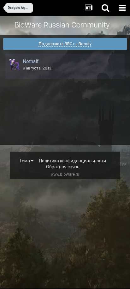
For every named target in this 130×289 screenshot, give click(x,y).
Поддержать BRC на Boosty (65, 43)
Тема (25, 160)
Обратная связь (63, 166)
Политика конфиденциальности (72, 160)
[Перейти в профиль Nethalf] (14, 64)
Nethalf (31, 61)
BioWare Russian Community (62, 25)
